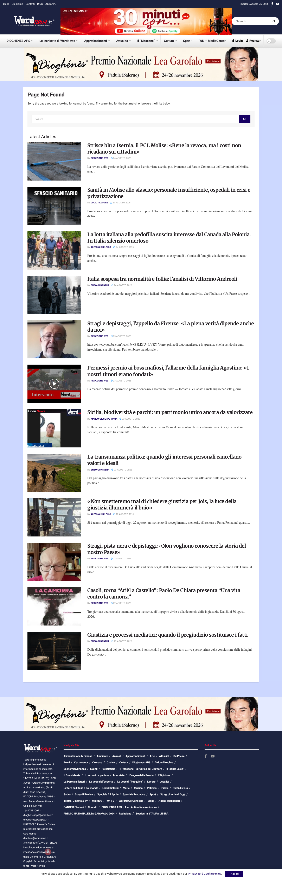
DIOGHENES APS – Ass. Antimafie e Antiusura (129, 807)
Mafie (126, 788)
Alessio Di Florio (101, 247)
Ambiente (102, 756)
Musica (138, 788)
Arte (152, 756)
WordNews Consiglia (131, 801)
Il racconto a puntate (97, 775)
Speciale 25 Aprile (107, 794)
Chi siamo (17, 4)
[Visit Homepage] (29, 21)
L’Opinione (164, 775)
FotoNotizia (108, 769)
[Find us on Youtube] (277, 4)
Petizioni (152, 788)
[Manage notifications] (48, 851)
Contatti (30, 4)
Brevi (67, 762)
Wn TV (110, 801)
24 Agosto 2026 (122, 158)
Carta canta (81, 762)
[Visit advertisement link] (146, 21)
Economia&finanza (75, 769)
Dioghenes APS (141, 762)
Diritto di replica (164, 762)
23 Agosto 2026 (122, 336)
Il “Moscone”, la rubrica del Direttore (141, 769)
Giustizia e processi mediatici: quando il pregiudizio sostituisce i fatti (167, 635)
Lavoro (151, 782)
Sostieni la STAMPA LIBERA (152, 814)
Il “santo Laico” (175, 769)
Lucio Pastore (99, 202)
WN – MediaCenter (212, 41)
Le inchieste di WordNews (57, 41)
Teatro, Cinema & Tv (76, 801)
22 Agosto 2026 (124, 514)
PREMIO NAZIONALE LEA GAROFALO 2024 (89, 814)
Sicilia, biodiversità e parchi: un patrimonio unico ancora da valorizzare (170, 412)
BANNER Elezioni (74, 807)
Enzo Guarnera (100, 285)
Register (255, 41)
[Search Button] (274, 21)
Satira (67, 794)
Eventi (93, 769)
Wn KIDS (97, 801)
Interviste (118, 775)
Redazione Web (99, 158)
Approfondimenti (95, 41)
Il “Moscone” (146, 41)
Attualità (122, 41)
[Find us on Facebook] (272, 4)
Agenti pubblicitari (169, 801)
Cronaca (97, 762)
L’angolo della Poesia (141, 775)
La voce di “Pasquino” (130, 782)
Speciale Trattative (134, 794)
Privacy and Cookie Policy (204, 874)
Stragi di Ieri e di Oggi (172, 794)
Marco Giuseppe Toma (104, 419)
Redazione (125, 814)
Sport (186, 41)
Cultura (169, 41)
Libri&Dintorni (110, 788)
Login (239, 41)
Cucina (111, 762)
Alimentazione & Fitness (78, 756)
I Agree (234, 874)
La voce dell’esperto (101, 782)
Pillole (164, 788)
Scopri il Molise (84, 794)
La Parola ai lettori (74, 782)
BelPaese (179, 756)
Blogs (6, 4)
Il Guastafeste (72, 775)
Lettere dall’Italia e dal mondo (81, 788)
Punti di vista (180, 788)
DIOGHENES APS (46, 4)
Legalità (164, 782)
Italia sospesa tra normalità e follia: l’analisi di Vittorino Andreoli (162, 279)
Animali (116, 756)
